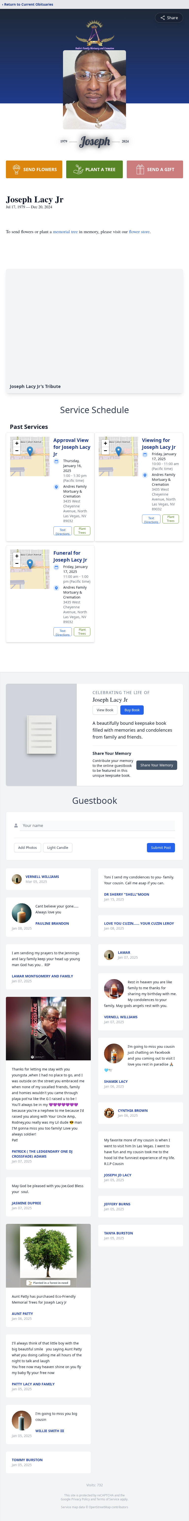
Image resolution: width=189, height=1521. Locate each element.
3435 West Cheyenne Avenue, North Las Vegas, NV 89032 (75, 511)
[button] (30, 451)
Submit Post (161, 847)
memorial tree (65, 231)
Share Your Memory (157, 765)
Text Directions (63, 531)
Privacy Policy (80, 1499)
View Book (105, 710)
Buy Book (132, 710)
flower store (139, 231)
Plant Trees (82, 531)
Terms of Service (107, 1499)
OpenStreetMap (100, 1507)
